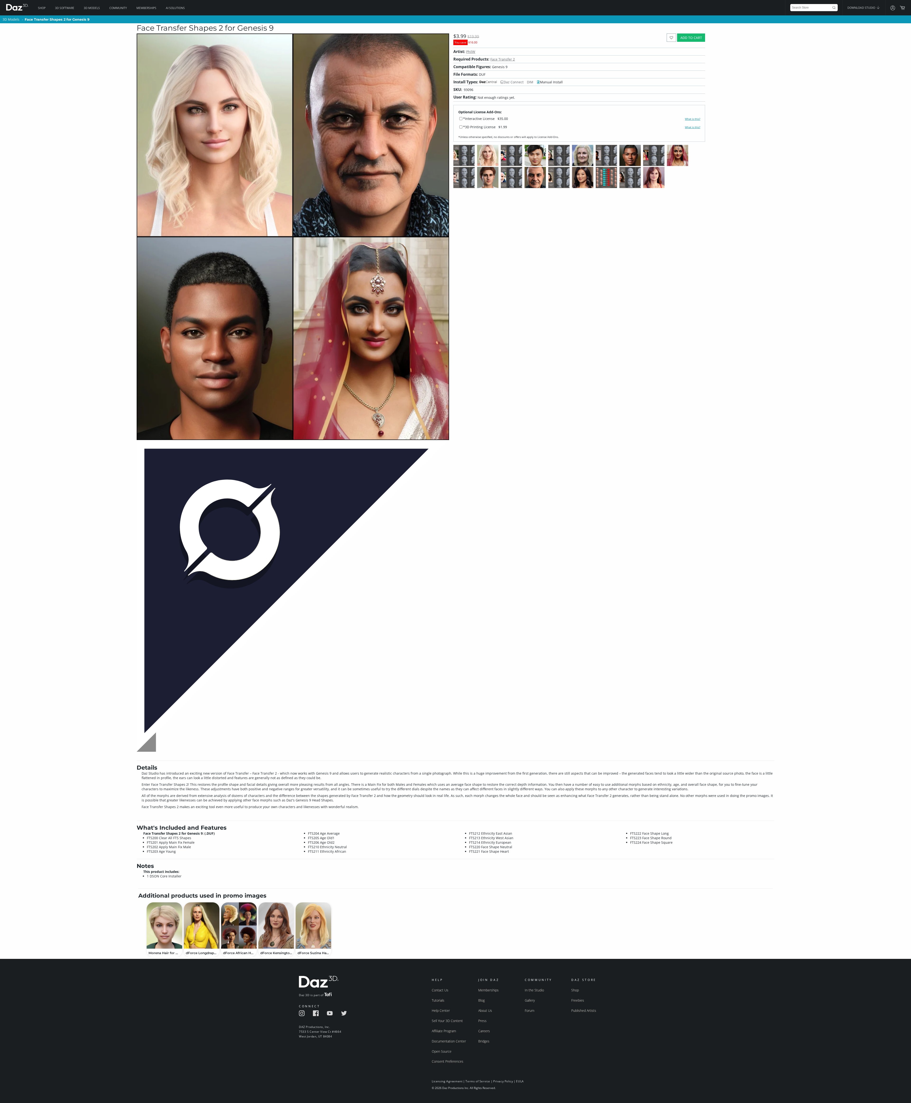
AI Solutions (175, 8)
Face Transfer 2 (502, 59)
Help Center (441, 1010)
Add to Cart (691, 37)
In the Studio (534, 990)
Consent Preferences (447, 1061)
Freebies (577, 1000)
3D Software (64, 8)
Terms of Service (477, 1081)
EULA (520, 1081)
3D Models (92, 8)
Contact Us (440, 990)
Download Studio (861, 8)
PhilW (470, 51)
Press (482, 1020)
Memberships (146, 8)
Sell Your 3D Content (447, 1020)
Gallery (530, 1000)
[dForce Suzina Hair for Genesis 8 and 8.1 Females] (313, 925)
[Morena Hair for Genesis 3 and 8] (164, 925)
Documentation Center (449, 1041)
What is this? (692, 119)
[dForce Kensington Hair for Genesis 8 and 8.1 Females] (276, 925)
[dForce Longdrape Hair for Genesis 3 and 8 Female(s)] (201, 925)
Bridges (483, 1041)
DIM (530, 82)
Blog (481, 1000)
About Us (485, 1010)
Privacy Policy (503, 1081)
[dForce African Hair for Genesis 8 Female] (239, 925)
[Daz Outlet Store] (293, 752)
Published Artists (583, 1010)
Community (118, 8)
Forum (529, 1010)
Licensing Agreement (447, 1081)
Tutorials (438, 1000)
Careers (484, 1031)
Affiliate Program (444, 1031)
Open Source (441, 1051)
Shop (42, 8)
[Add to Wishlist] (671, 37)
